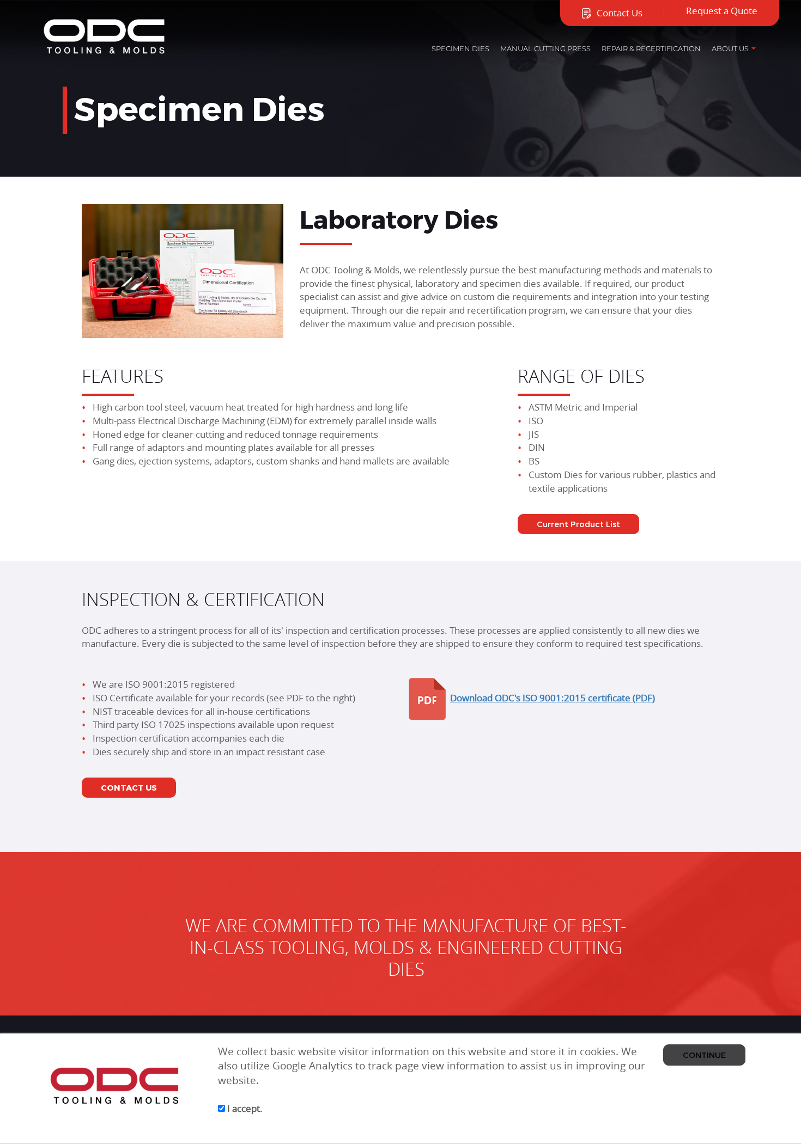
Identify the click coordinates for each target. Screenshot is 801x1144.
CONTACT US (129, 787)
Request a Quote (721, 10)
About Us (730, 48)
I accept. (244, 1108)
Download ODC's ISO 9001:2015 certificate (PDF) (552, 698)
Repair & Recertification (651, 48)
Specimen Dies (460, 48)
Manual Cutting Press (545, 48)
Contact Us (619, 13)
